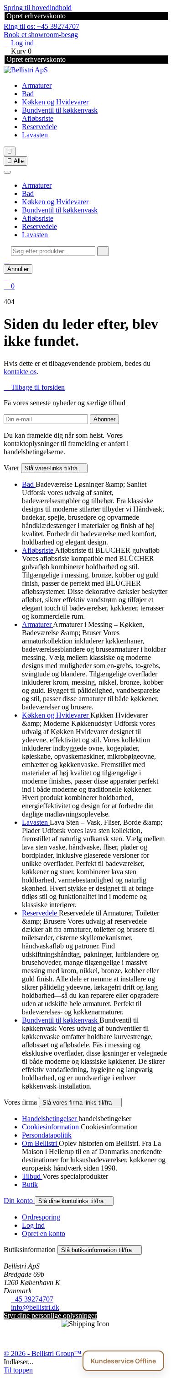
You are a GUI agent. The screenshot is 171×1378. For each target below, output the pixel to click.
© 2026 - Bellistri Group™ (43, 1353)
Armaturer (37, 85)
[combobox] (53, 251)
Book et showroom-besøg (41, 34)
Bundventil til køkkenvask (60, 110)
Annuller (18, 269)
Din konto (19, 1200)
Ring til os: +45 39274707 (41, 26)
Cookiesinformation (51, 1127)
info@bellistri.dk (35, 1307)
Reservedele (39, 127)
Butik (30, 1184)
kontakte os (20, 372)
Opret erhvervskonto (35, 16)
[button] (6, 260)
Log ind (33, 1225)
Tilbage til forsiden (34, 387)
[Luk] (7, 172)
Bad (28, 94)
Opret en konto (43, 1233)
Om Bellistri (40, 1143)
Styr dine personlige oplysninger (50, 1315)
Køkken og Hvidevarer (55, 102)
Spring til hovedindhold (38, 7)
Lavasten (35, 135)
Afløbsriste (37, 118)
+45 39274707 (32, 1299)
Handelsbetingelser (50, 1118)
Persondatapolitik (47, 1135)
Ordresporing (41, 1217)
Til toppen (18, 1370)
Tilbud (32, 1176)
